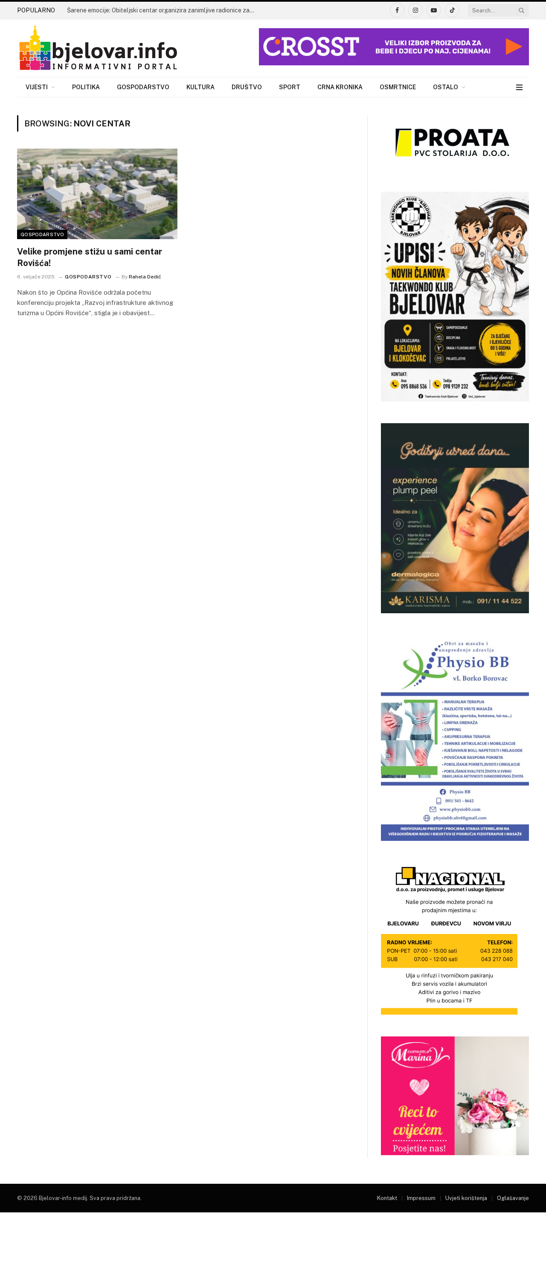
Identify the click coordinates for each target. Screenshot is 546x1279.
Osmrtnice (398, 87)
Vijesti (37, 87)
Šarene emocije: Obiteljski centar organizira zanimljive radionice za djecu (163, 10)
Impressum (421, 1198)
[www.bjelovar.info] (98, 48)
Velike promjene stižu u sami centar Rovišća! (89, 257)
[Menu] (519, 87)
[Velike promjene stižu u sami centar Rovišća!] (97, 194)
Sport (289, 87)
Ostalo (445, 87)
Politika (86, 87)
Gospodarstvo (143, 87)
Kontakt (387, 1198)
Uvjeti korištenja (466, 1198)
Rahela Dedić (145, 277)
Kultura (200, 87)
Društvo (247, 87)
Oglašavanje (513, 1198)
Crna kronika (340, 87)
